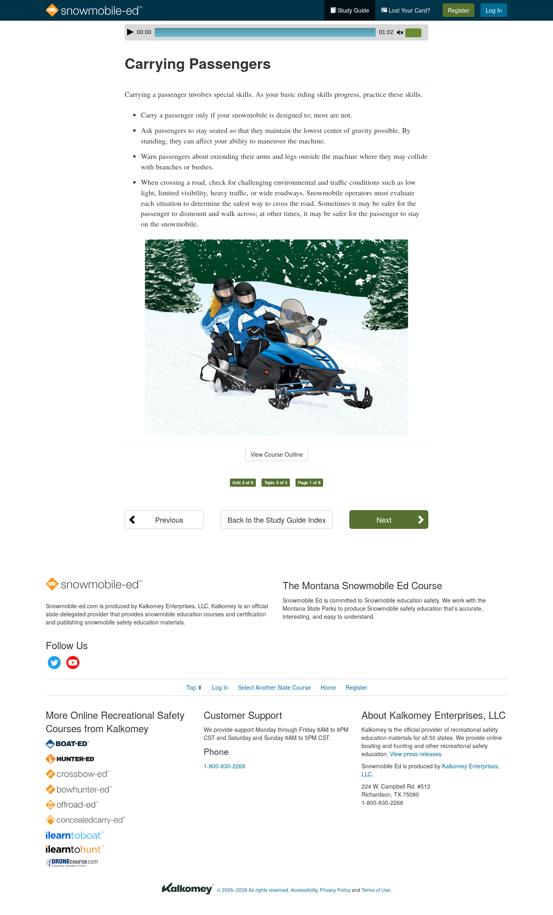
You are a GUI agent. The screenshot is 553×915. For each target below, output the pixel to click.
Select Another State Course (274, 687)
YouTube (72, 662)
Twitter (54, 662)
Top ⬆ (194, 687)
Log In (494, 10)
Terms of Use (376, 889)
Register (458, 10)
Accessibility (304, 889)
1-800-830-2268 (224, 766)
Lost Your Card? (408, 10)
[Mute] (400, 32)
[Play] (130, 32)
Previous (169, 519)
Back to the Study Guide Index (277, 519)
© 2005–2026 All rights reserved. (253, 889)
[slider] (416, 33)
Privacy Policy (335, 889)
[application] (276, 32)
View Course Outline (277, 454)
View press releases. (416, 754)
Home (328, 687)
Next (383, 519)
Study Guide (352, 10)
